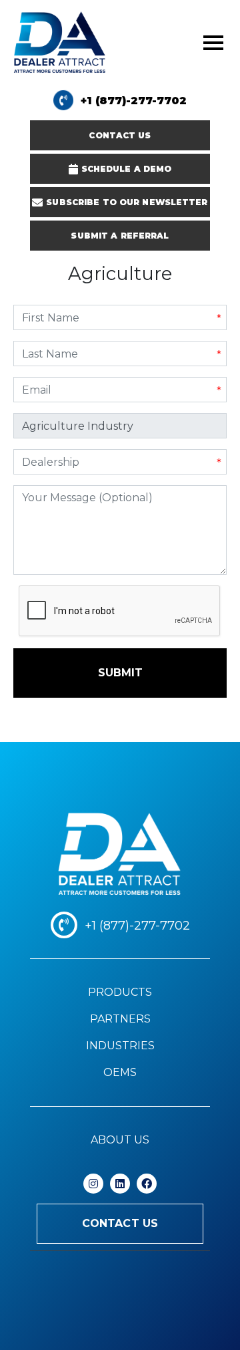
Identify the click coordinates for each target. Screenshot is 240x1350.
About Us (120, 1139)
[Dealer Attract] (120, 854)
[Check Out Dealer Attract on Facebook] (147, 1184)
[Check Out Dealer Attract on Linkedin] (120, 1184)
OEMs (120, 1072)
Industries (120, 1045)
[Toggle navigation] (213, 43)
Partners (120, 1019)
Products (120, 992)
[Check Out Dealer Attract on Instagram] (93, 1184)
